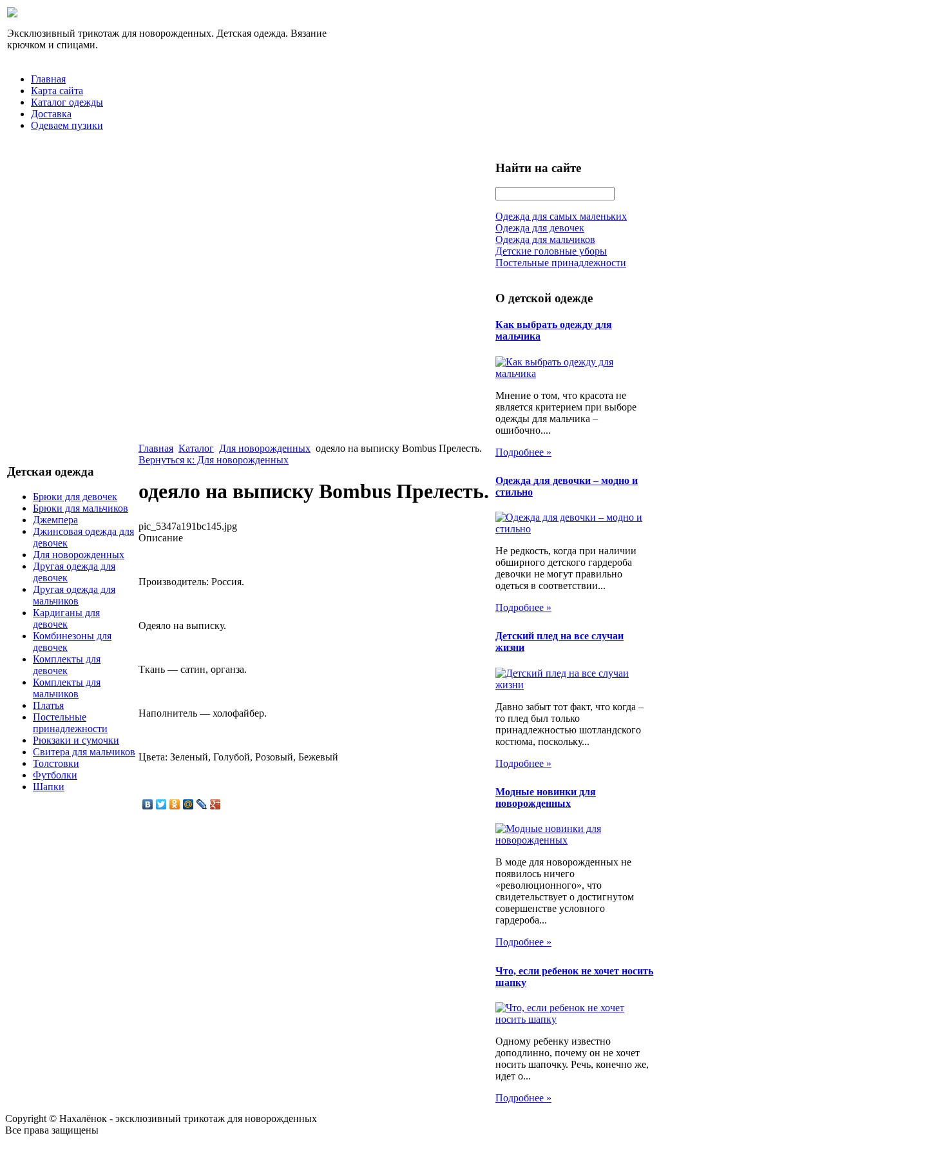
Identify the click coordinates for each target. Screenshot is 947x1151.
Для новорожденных (78, 554)
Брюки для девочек (75, 496)
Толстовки (56, 763)
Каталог (196, 448)
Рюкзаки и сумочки (76, 740)
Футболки (55, 774)
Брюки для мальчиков (80, 508)
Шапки (48, 786)
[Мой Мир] (188, 804)
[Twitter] (161, 804)
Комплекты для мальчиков (66, 688)
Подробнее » (523, 452)
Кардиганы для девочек (66, 618)
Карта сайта (57, 90)
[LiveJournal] (202, 804)
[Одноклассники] (175, 804)
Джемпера (55, 519)
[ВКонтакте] (148, 804)
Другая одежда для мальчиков (74, 595)
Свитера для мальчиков (84, 751)
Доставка (51, 113)
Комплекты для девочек (66, 664)
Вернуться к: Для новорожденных (214, 459)
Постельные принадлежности (70, 722)
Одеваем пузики (67, 125)
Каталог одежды (67, 102)
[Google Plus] (215, 804)
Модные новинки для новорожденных (545, 797)
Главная (48, 78)
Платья (48, 705)
